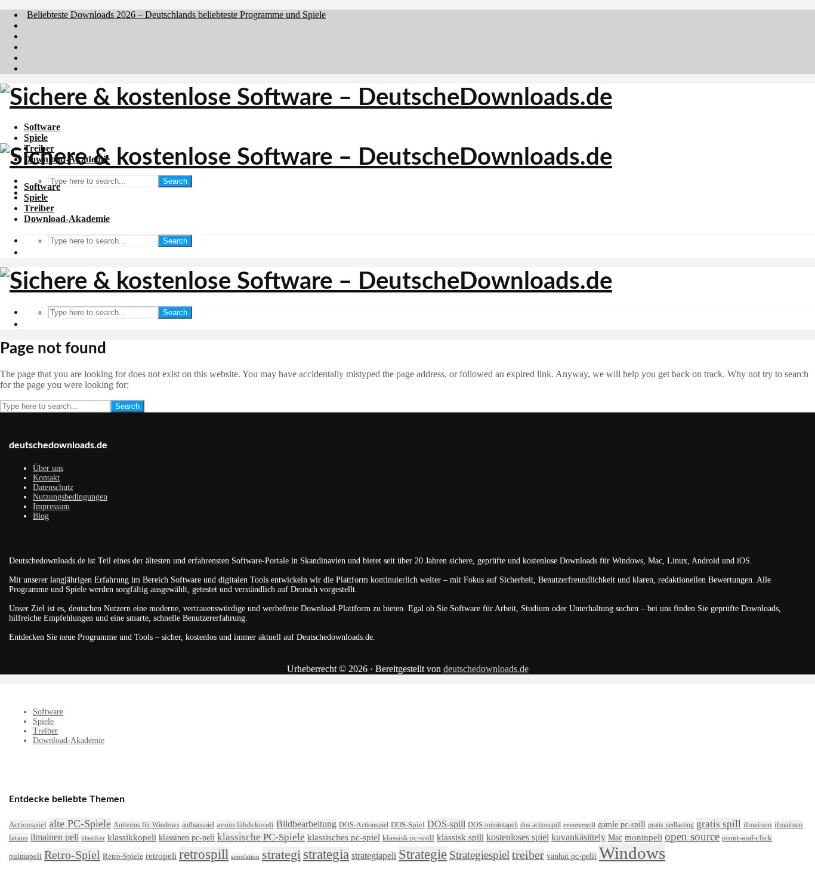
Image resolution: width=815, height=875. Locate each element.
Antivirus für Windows (146, 825)
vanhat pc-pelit (572, 856)
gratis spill (718, 824)
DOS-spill (446, 824)
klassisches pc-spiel (343, 837)
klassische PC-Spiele (261, 837)
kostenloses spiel (517, 837)
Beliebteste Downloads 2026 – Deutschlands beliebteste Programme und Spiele (176, 15)
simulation (245, 857)
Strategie (423, 854)
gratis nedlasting (671, 825)
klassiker (93, 838)
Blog (41, 516)
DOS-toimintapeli (493, 825)
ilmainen (757, 825)
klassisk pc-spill (408, 838)
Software (42, 127)
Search (175, 181)
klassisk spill (460, 837)
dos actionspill (540, 825)
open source (692, 836)
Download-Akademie (67, 219)
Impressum (51, 506)
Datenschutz (53, 487)
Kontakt (46, 477)
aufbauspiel (198, 825)
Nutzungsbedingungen (70, 496)
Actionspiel (28, 824)
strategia (326, 854)
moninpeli (643, 837)
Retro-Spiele (123, 856)
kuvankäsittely (578, 837)
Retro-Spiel (72, 854)
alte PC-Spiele (80, 824)
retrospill (204, 854)
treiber (528, 855)
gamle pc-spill (622, 824)
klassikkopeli (131, 837)
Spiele (36, 138)
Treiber (39, 208)
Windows (632, 852)
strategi (281, 854)
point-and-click (747, 838)
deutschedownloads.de (486, 669)
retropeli (161, 856)
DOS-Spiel (408, 825)
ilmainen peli (54, 837)
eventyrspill (579, 825)
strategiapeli (373, 856)
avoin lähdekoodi (245, 824)
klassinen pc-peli (187, 837)
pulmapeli (25, 856)
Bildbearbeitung (306, 824)
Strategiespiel (479, 855)
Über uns (48, 468)
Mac (615, 837)
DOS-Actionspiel (363, 825)
